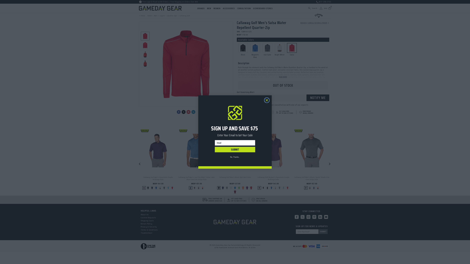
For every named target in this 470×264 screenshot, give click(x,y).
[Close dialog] (266, 100)
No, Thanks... (235, 157)
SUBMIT (235, 149)
